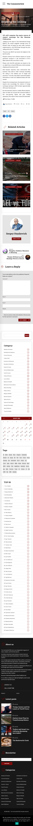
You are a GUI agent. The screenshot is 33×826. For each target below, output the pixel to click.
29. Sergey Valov (16, 568)
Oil (8, 111)
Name (4, 296)
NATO (4, 466)
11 (7, 432)
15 (25, 432)
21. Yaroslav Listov (16, 545)
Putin (12, 466)
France (24, 457)
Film (17, 457)
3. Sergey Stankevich (16, 492)
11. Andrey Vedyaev (16, 515)
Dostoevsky (24, 454)
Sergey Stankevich (8, 104)
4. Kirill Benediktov (16, 494)
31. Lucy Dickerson (16, 574)
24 (3, 439)
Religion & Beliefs (16, 393)
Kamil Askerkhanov (21, 199)
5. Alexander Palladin (16, 497)
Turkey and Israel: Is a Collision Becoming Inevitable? (15, 203)
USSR (4, 472)
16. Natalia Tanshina (16, 530)
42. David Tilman (16, 606)
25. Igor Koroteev (16, 556)
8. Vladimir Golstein (16, 506)
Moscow (24, 463)
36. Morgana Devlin (16, 589)
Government (13, 460)
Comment (5, 279)
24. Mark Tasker (16, 553)
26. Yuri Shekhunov (16, 559)
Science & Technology (16, 402)
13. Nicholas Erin (16, 521)
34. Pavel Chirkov (16, 583)
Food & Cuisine (16, 373)
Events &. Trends (5, 784)
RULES (17, 693)
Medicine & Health (16, 381)
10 (3, 432)
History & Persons (16, 376)
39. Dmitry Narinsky (16, 597)
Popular (16, 13)
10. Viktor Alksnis (16, 512)
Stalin (7, 469)
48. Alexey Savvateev (16, 624)
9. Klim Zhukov (16, 509)
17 (3, 436)
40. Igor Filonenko (16, 600)
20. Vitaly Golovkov (16, 542)
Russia (12, 111)
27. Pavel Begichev (16, 562)
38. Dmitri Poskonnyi (16, 595)
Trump (16, 469)
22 (25, 436)
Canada (10, 454)
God (9, 460)
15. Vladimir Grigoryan (16, 527)
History (22, 460)
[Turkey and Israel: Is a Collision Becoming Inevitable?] (16, 195)
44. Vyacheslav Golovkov (16, 612)
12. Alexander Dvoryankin (16, 518)
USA (29, 469)
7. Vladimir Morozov (16, 503)
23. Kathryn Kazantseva (16, 550)
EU (8, 457)
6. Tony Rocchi (16, 500)
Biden (6, 454)
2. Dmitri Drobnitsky (16, 489)
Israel (4, 463)
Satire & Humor (16, 399)
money (19, 463)
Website (4, 308)
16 (29, 432)
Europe (11, 457)
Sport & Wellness (16, 408)
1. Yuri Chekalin (16, 486)
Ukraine (22, 469)
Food (21, 457)
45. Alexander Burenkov (16, 615)
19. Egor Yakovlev (16, 539)
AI (3, 454)
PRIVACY (3, 693)
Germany (5, 460)
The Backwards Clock (21, 740)
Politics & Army (16, 390)
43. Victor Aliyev (16, 609)
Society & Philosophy (16, 405)
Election (5, 457)
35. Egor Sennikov (16, 586)
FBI (14, 457)
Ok (17, 823)
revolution (23, 466)
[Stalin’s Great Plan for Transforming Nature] (16, 169)
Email (4, 302)
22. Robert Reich (16, 547)
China (14, 454)
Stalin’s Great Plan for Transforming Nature (16, 176)
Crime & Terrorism (16, 355)
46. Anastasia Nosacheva (16, 618)
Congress (19, 454)
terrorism (11, 469)
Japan (8, 463)
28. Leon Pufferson (16, 565)
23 (29, 436)
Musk (28, 463)
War (7, 472)
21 (20, 436)
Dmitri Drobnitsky (21, 147)
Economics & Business (7, 13)
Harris (18, 460)
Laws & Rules (16, 379)
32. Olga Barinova (16, 577)
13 (16, 432)
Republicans (17, 466)
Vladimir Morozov (21, 173)
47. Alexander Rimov (16, 621)
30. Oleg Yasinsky (16, 571)
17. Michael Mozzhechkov (16, 533)
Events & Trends (16, 367)
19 (12, 436)
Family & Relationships (16, 370)
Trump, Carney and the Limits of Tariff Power (15, 150)
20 (16, 436)
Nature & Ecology (10, 160)
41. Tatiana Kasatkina (16, 603)
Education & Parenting (16, 364)
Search (27, 335)
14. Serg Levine (16, 524)
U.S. (19, 469)
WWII (10, 472)
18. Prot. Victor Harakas (16, 536)
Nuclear (8, 466)
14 (20, 432)
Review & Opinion (16, 396)
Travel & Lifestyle (16, 411)
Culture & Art (16, 358)
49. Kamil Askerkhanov (16, 627)
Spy (4, 469)
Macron (12, 463)
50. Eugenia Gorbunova (16, 630)
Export (5, 111)
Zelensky (14, 472)
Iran (26, 460)
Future (28, 457)
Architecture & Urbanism (16, 352)
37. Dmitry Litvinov (16, 592)
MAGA (16, 463)
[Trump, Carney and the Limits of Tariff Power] (16, 142)
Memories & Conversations (16, 384)
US (26, 469)
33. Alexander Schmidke (16, 580)
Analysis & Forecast (10, 186)
